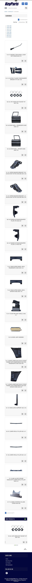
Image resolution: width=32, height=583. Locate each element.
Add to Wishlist (22, 61)
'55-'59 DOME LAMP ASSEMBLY (16, 337)
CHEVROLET (10, 11)
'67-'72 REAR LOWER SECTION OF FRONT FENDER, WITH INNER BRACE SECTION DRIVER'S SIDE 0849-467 (16, 386)
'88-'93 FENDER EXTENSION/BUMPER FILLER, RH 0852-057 (16, 220)
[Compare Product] (23, 3)
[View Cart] (26, 3)
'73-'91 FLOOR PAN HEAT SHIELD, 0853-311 (16, 314)
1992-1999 (9, 32)
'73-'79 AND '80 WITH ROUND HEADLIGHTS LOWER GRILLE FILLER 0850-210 (16, 480)
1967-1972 (9, 29)
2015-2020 (9, 37)
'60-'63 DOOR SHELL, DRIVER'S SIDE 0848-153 (16, 149)
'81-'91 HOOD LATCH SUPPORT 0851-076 (16, 408)
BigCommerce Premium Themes (18, 580)
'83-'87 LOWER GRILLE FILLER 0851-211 (16, 431)
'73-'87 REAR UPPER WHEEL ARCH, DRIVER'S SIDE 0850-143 (16, 290)
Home (5, 11)
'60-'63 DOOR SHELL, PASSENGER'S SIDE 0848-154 (16, 126)
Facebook (7, 573)
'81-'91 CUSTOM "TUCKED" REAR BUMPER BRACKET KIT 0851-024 (16, 78)
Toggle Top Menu (16, 0)
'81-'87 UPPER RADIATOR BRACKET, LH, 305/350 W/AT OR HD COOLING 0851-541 (16, 196)
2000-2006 (9, 33)
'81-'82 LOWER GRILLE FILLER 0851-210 (16, 455)
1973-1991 (9, 30)
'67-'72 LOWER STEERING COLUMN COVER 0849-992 (16, 502)
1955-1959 (9, 26)
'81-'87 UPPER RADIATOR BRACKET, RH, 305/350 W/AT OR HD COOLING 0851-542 (16, 173)
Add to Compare (25, 61)
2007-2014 (9, 35)
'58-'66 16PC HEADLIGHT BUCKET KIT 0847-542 (16, 102)
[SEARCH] (26, 8)
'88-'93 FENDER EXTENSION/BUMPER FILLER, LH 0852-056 (16, 243)
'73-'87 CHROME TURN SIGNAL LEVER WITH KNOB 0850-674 (16, 55)
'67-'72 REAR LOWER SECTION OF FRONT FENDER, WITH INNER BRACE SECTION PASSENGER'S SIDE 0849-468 (16, 362)
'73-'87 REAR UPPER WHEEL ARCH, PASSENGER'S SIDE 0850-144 (16, 267)
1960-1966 (9, 27)
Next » (26, 19)
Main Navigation (5, 8)
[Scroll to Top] (25, 549)
